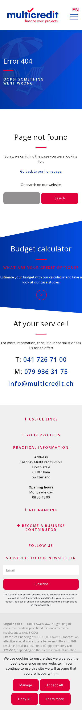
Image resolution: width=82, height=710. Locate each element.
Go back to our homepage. (41, 171)
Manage (25, 685)
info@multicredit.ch (41, 383)
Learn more (55, 699)
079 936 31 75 (46, 371)
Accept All (54, 685)
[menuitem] (75, 9)
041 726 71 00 (45, 359)
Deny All (24, 699)
